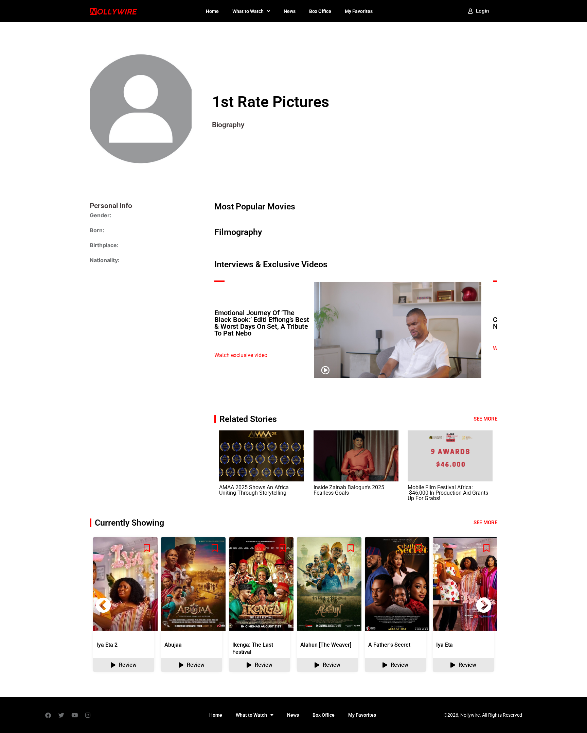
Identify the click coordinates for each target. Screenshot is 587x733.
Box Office (320, 11)
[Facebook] (48, 715)
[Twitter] (61, 715)
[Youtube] (74, 715)
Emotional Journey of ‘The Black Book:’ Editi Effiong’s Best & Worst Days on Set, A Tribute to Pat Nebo (261, 323)
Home (212, 11)
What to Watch (248, 11)
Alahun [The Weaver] (325, 645)
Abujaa (173, 645)
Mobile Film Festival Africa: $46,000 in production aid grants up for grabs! (448, 492)
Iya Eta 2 (107, 645)
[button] (483, 605)
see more (485, 522)
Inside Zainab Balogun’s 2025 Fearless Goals (349, 490)
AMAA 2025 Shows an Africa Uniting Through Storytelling (254, 490)
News (290, 11)
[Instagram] (87, 715)
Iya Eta (444, 645)
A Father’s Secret (389, 645)
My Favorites (359, 11)
